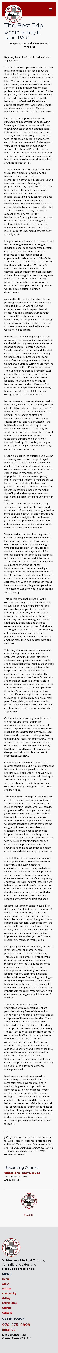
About (5, 1283)
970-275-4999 (16, 1324)
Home (5, 1279)
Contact (7, 1312)
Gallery (6, 1298)
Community (9, 1293)
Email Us (29, 1215)
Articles (6, 1288)
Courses (6, 1307)
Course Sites (9, 1303)
